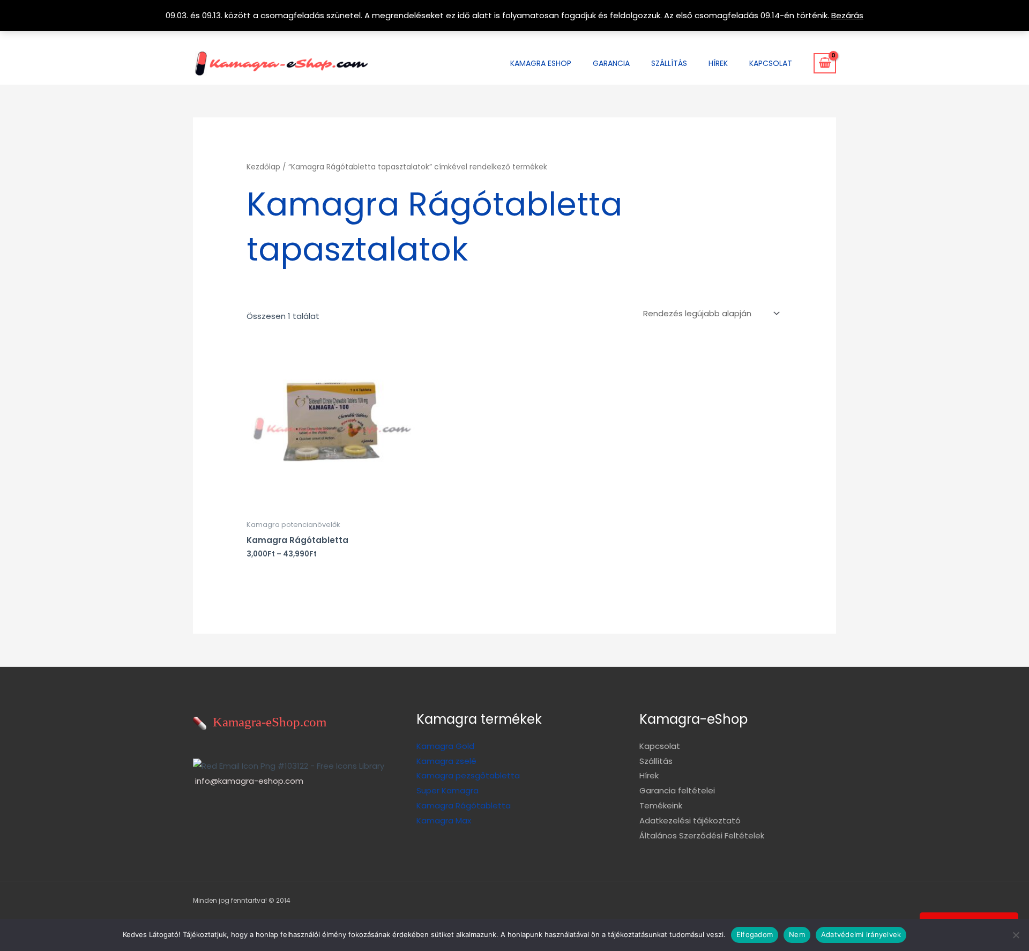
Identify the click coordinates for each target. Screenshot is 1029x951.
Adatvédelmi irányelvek (861, 934)
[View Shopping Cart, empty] (825, 63)
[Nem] (1015, 935)
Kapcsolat (770, 63)
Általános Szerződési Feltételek (701, 835)
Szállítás (669, 63)
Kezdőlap (263, 167)
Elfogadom (754, 934)
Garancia (611, 63)
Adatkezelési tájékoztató (690, 820)
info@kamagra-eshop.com (249, 780)
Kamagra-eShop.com (266, 722)
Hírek (718, 63)
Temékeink (660, 805)
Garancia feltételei (677, 790)
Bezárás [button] (847, 15)
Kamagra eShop (540, 63)
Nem (797, 934)
